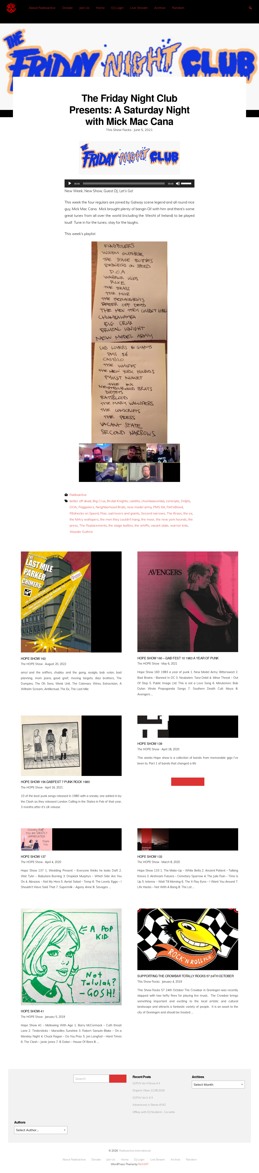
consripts (172, 501)
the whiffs (142, 525)
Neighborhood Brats (110, 507)
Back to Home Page (187, 781)
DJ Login (117, 8)
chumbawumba (152, 501)
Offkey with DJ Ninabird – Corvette (154, 1112)
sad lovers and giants (123, 513)
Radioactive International (135, 1150)
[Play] (70, 183)
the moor (147, 519)
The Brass (174, 513)
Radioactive (78, 495)
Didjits (185, 501)
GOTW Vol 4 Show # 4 (146, 1083)
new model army (139, 507)
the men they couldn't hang (120, 519)
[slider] (186, 183)
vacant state (160, 525)
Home (100, 8)
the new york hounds (171, 519)
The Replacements (93, 525)
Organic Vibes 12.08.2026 (149, 1090)
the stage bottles (120, 525)
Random (178, 8)
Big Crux (99, 501)
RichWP (143, 1164)
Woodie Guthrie (81, 532)
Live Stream (139, 8)
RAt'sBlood (175, 507)
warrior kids (179, 525)
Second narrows (153, 513)
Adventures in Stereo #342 (149, 1104)
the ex (187, 513)
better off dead (80, 501)
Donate (67, 8)
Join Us (84, 8)
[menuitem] (42, 7)
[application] (129, 183)
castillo (135, 501)
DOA (73, 507)
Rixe (103, 513)
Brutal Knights (117, 501)
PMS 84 (159, 507)
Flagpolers (86, 507)
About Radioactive (42, 8)
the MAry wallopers (84, 519)
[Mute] (178, 183)
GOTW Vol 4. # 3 (143, 1097)
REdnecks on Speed (84, 513)
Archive (160, 8)
